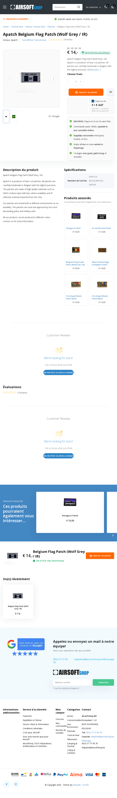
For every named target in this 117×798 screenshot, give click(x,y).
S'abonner (103, 682)
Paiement (27, 716)
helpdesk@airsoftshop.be (88, 659)
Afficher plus (93, 69)
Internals (71, 731)
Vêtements (72, 739)
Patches (51, 26)
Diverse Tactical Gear (35, 26)
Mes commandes (61, 724)
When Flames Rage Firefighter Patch (100, 263)
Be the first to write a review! (58, 372)
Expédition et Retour (32, 720)
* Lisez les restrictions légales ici (66, 688)
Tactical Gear (17, 26)
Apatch (14, 40)
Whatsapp (108, 659)
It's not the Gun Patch (101, 228)
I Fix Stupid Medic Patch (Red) (74, 297)
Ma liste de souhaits (61, 731)
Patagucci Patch (73, 228)
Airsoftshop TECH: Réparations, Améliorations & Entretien (37, 744)
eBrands (77, 785)
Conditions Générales (33, 728)
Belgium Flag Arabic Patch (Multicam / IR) (75, 263)
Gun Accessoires (72, 725)
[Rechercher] (78, 7)
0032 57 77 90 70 (60, 661)
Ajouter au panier (88, 92)
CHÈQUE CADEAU (71, 751)
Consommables (74, 720)
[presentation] (9, 78)
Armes (70, 716)
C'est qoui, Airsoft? (31, 732)
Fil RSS (86, 785)
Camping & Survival (72, 744)
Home (6, 26)
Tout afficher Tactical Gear (34, 40)
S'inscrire (60, 719)
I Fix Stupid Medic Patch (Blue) (100, 297)
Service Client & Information (36, 724)
